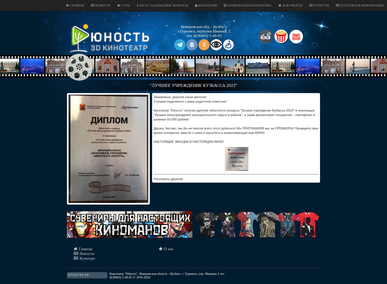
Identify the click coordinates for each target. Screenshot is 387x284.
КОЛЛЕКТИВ (207, 5)
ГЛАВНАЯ (76, 5)
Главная (84, 249)
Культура (86, 258)
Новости (86, 253)
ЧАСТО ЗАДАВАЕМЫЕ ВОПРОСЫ (163, 5)
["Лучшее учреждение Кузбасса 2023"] (108, 149)
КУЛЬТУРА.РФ (78, 275)
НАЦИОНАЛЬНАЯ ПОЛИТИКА (249, 5)
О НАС (125, 5)
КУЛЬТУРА (321, 5)
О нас (168, 249)
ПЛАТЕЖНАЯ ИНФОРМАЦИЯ (362, 5)
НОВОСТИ (102, 5)
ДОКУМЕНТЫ (292, 5)
